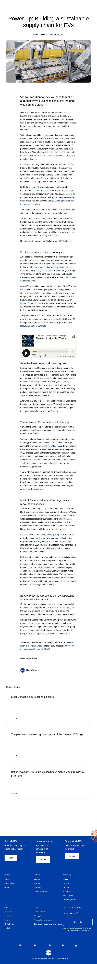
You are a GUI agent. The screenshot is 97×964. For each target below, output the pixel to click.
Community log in (69, 900)
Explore (43, 859)
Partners (37, 875)
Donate (72, 856)
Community (67, 875)
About (6, 907)
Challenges (38, 887)
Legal (36, 907)
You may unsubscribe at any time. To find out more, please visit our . (77, 929)
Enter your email (71, 913)
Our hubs (66, 887)
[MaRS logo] (48, 953)
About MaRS (8, 912)
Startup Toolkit (9, 883)
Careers (66, 883)
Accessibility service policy (43, 920)
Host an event (68, 896)
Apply (10, 858)
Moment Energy (27, 303)
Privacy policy (38, 916)
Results (7, 920)
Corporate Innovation (41, 891)
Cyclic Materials (53, 446)
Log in (6, 887)
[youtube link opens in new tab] (66, 945)
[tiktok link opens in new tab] (76, 945)
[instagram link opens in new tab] (39, 945)
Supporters (67, 891)
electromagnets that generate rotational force (50, 267)
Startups (7, 875)
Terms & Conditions (40, 912)
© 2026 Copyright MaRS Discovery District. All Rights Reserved (48, 958)
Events (65, 879)
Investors (37, 883)
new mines (64, 475)
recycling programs (41, 541)
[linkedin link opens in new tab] (53, 945)
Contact (7, 928)
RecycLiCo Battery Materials (33, 326)
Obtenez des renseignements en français (48, 924)
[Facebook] (66, 670)
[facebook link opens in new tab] (24, 945)
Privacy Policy (85, 930)
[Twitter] (71, 670)
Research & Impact (10, 916)
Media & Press (9, 924)
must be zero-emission (38, 190)
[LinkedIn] (76, 670)
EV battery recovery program (49, 535)
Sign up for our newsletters (72, 907)
